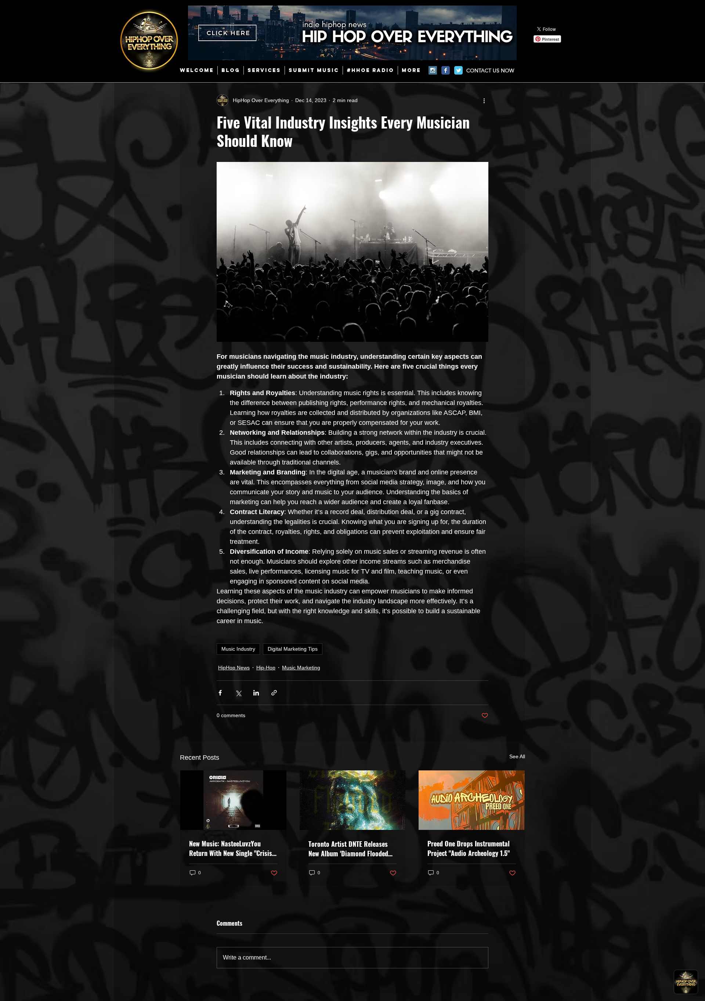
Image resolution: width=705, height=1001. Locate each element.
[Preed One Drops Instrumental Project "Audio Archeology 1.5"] (472, 800)
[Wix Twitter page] (458, 70)
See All (517, 756)
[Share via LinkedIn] (256, 692)
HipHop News (234, 668)
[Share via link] (274, 692)
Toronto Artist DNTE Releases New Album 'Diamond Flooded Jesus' (348, 848)
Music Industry (238, 649)
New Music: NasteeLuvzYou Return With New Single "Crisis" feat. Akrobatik (231, 848)
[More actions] (484, 100)
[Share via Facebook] (220, 692)
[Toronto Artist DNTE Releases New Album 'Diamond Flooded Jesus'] (353, 800)
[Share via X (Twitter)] (238, 692)
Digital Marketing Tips (293, 649)
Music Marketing (301, 668)
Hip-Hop (265, 668)
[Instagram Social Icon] (433, 70)
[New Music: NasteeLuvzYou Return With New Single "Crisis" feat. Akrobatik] (233, 800)
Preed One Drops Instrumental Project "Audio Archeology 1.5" (468, 848)
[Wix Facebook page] (445, 70)
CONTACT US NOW (490, 70)
